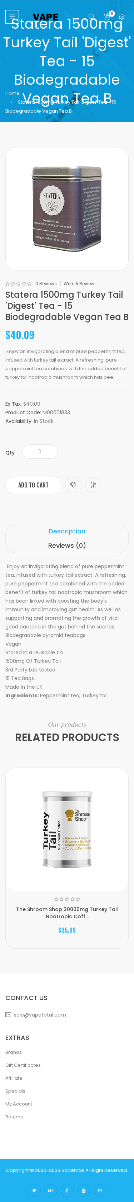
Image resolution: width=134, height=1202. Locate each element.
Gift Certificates (23, 1065)
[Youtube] (83, 1190)
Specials (15, 1091)
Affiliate (14, 1078)
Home (12, 93)
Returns (14, 1116)
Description (67, 531)
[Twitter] (34, 1190)
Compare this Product (93, 485)
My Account (18, 1103)
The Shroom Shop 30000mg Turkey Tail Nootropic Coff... (67, 913)
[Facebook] (67, 1190)
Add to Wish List (73, 485)
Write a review (79, 284)
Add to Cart (33, 485)
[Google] (50, 1190)
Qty (10, 452)
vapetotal (73, 1170)
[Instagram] (100, 1190)
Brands (13, 1052)
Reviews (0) (67, 545)
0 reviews (46, 284)
